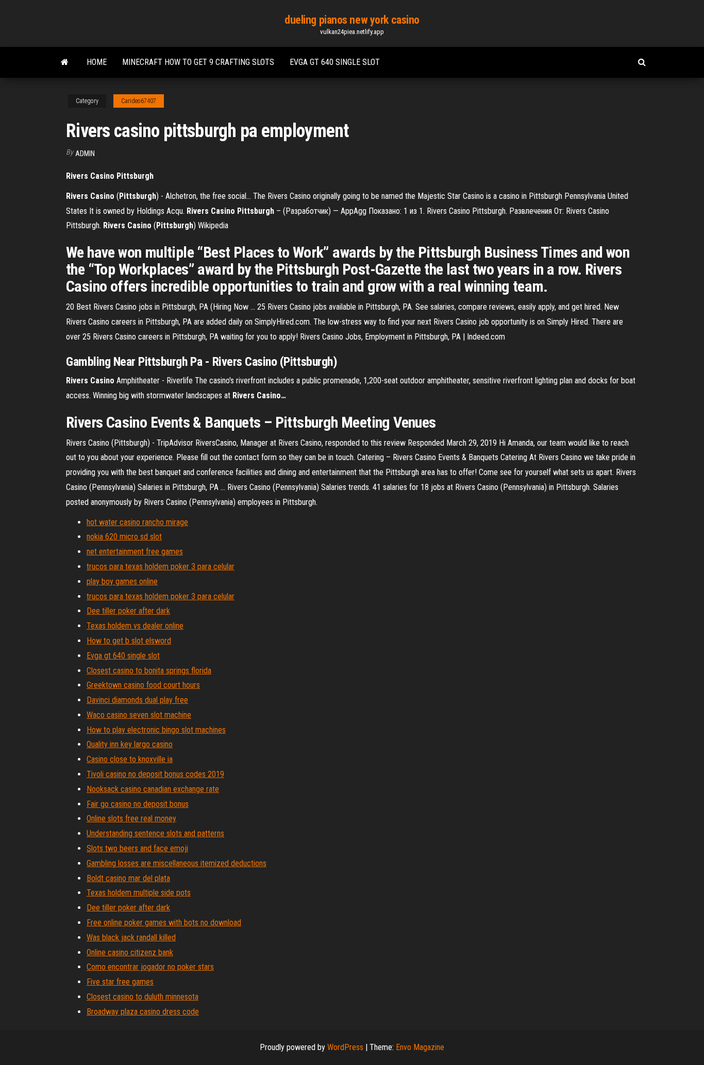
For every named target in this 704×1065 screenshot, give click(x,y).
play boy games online (122, 581)
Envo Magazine (420, 1047)
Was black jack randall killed (131, 937)
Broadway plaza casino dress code (143, 1012)
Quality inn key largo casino (130, 744)
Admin (85, 153)
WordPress (345, 1047)
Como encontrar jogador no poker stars (150, 967)
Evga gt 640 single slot (335, 62)
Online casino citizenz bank (130, 952)
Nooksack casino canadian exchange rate (153, 789)
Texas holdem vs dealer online (135, 626)
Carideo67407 (138, 101)
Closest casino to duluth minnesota (142, 997)
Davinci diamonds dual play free (137, 700)
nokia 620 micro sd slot (124, 537)
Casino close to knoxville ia (130, 759)
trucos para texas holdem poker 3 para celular (160, 566)
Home (97, 62)
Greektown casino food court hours (143, 685)
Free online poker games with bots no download (164, 922)
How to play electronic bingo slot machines (156, 730)
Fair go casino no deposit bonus (138, 804)
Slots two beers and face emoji (137, 848)
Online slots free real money (131, 818)
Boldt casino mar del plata (128, 878)
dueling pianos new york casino (352, 19)
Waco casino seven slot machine (139, 715)
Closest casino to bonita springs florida (149, 670)
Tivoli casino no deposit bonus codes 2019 (155, 774)
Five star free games (120, 982)
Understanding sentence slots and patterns (155, 833)
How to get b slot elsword (129, 641)
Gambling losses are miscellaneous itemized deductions (176, 863)
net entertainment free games (135, 551)
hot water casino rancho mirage (137, 522)
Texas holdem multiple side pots (139, 893)
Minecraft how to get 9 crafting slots (198, 62)
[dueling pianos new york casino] (65, 62)
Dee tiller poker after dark (128, 611)
